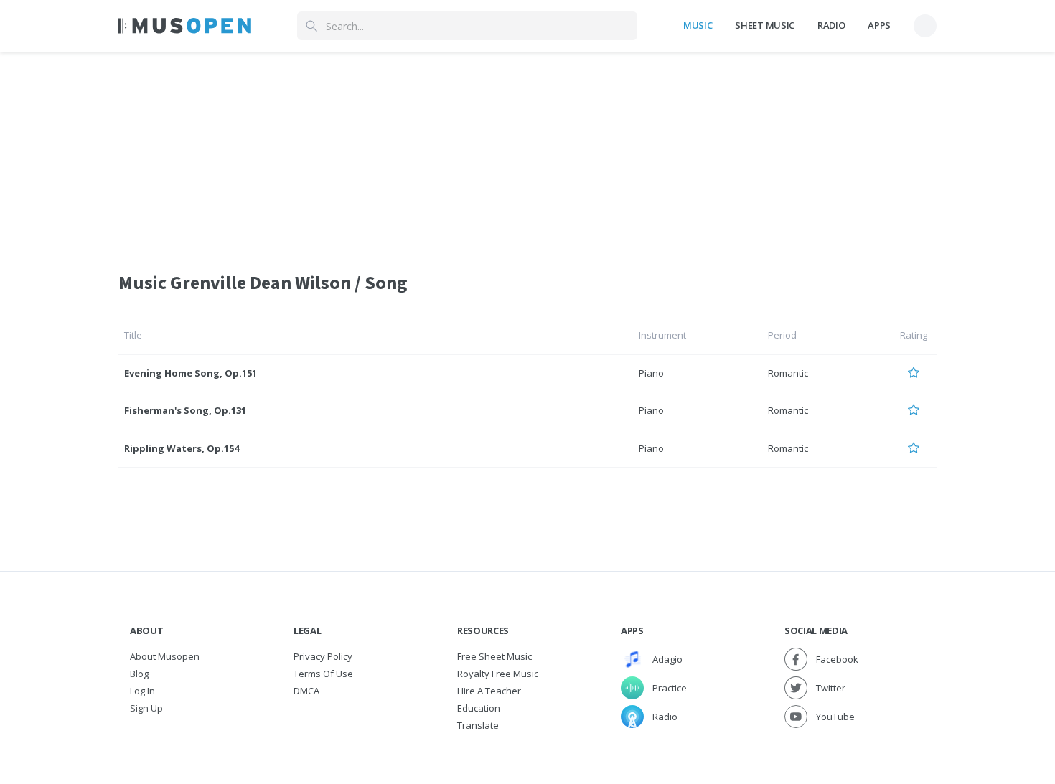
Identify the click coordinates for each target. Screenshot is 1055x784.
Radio (831, 25)
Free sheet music (494, 656)
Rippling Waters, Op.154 (181, 448)
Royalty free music (497, 673)
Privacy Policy (323, 656)
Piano (651, 373)
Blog (139, 673)
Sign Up (146, 708)
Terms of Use (323, 673)
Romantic (788, 373)
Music (697, 25)
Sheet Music (764, 25)
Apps (879, 25)
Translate (478, 725)
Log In (142, 690)
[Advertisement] (527, 152)
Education (478, 708)
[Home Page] (184, 26)
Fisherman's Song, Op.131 (185, 410)
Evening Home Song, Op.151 (190, 373)
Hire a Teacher (489, 690)
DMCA (306, 690)
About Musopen (165, 656)
